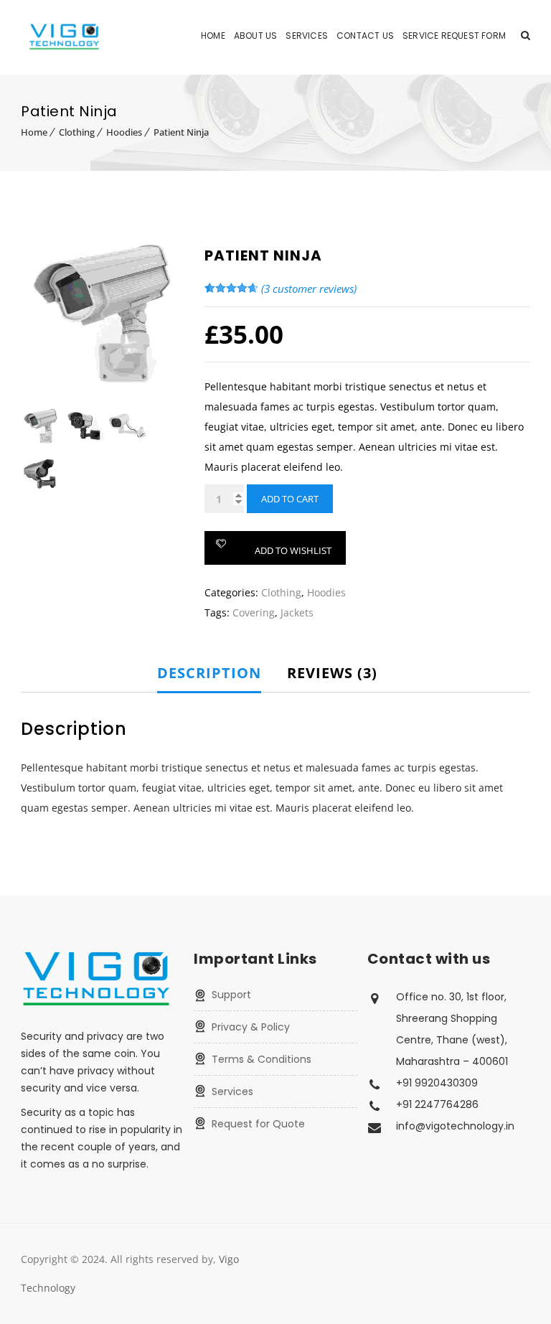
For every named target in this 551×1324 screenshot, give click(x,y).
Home (213, 35)
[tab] (219, 673)
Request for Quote (258, 1124)
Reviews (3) (332, 672)
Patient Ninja (181, 132)
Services (307, 35)
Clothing (77, 132)
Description (209, 672)
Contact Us (365, 35)
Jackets (297, 612)
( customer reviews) (309, 288)
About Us (256, 35)
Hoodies (124, 132)
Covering (253, 612)
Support (231, 994)
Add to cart (290, 498)
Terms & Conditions (261, 1059)
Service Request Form (454, 35)
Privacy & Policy (251, 1027)
